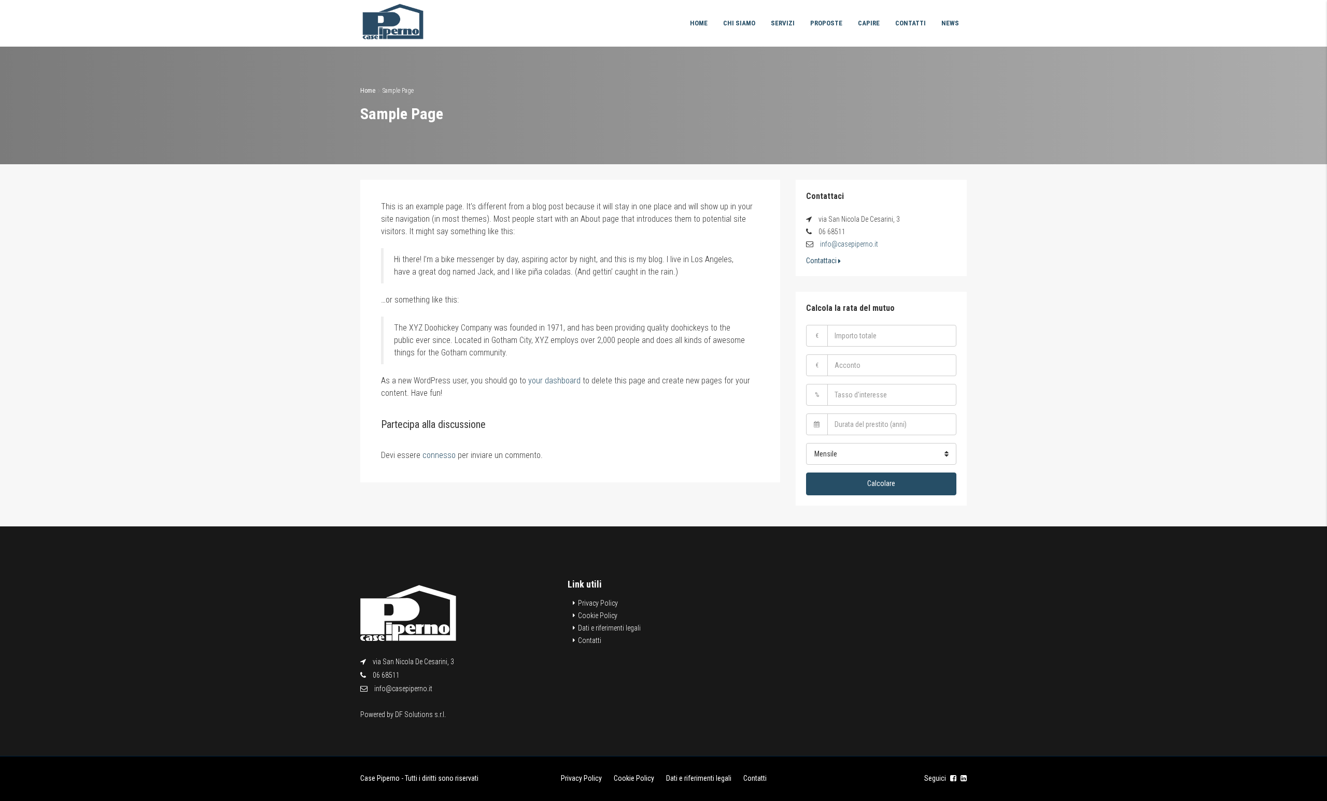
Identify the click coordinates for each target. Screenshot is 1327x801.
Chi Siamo (739, 23)
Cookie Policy (597, 615)
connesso (439, 455)
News (950, 23)
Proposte (826, 23)
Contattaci (822, 260)
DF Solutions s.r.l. (420, 714)
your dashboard (554, 380)
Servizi (783, 23)
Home (699, 23)
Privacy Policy (598, 603)
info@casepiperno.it (849, 244)
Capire (869, 23)
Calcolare (881, 483)
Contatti (910, 23)
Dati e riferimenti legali (609, 628)
